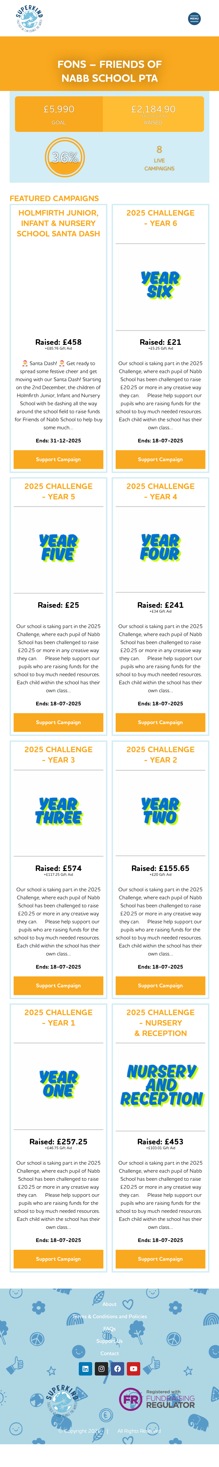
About (109, 1304)
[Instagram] (101, 1369)
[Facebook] (117, 1369)
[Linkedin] (85, 1369)
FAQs (109, 1328)
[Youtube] (133, 1369)
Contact (109, 1353)
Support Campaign (58, 459)
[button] (194, 19)
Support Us (109, 1341)
